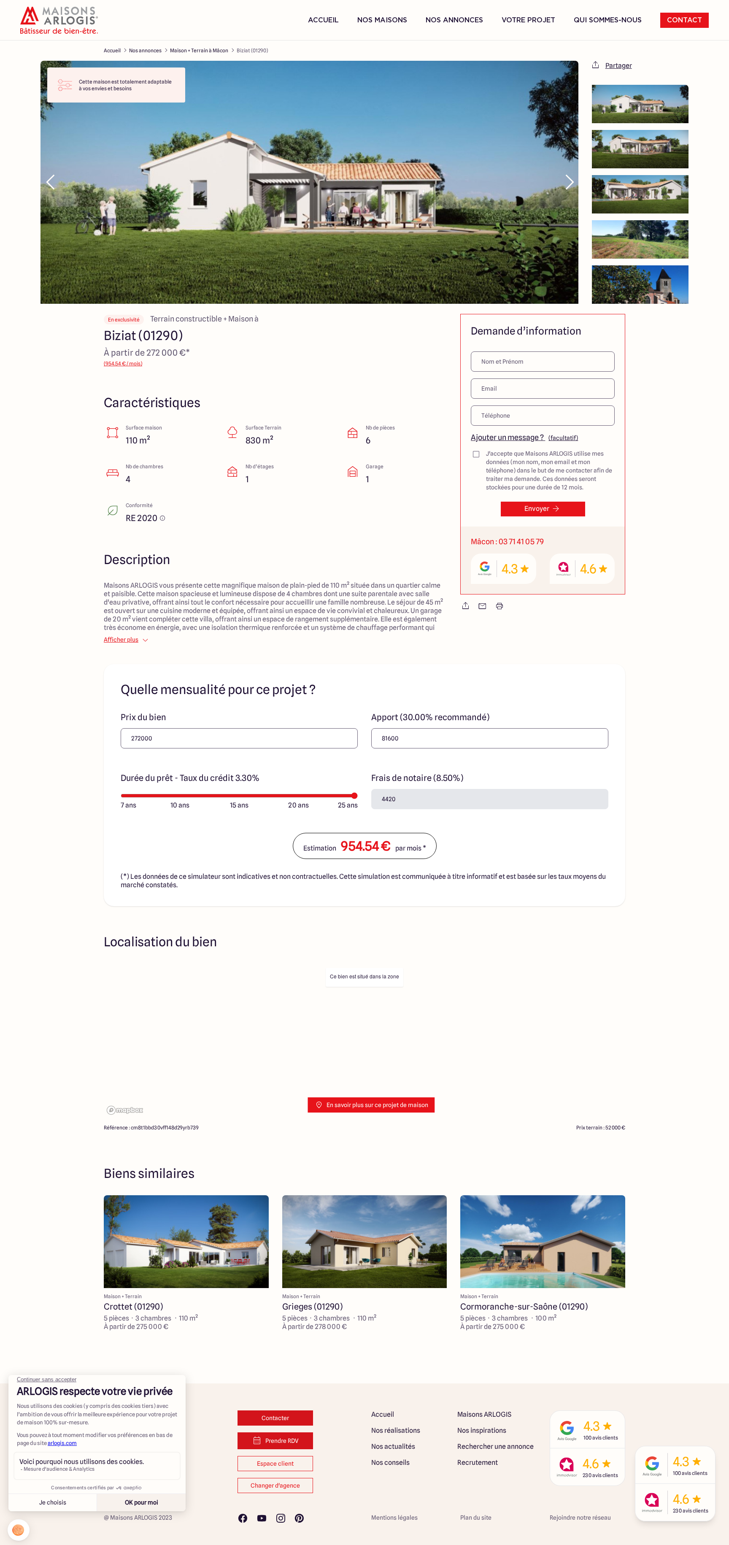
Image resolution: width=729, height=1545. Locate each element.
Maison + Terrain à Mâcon (199, 50)
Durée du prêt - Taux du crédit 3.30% (190, 778)
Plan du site (475, 1517)
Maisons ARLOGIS (484, 1414)
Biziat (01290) (252, 50)
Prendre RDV (282, 1440)
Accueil (323, 20)
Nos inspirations (481, 1430)
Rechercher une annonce (495, 1446)
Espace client (275, 1463)
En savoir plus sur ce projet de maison (377, 1105)
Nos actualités (393, 1446)
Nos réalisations (395, 1430)
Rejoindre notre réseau (580, 1517)
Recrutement (477, 1463)
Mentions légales (394, 1517)
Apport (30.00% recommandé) (430, 717)
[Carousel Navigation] (309, 182)
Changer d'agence (275, 1485)
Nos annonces (145, 50)
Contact (684, 20)
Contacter (275, 1418)
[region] (364, 1041)
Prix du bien (143, 717)
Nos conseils (390, 1463)
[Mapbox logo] (124, 1110)
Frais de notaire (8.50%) (417, 778)
